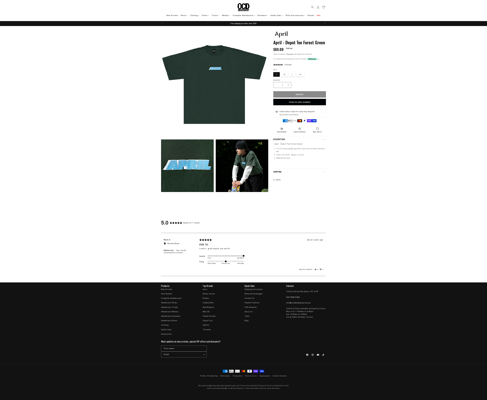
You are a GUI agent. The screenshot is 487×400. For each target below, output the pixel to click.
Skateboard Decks (169, 302)
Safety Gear (166, 329)
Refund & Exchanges (254, 294)
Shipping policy (264, 376)
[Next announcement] (325, 23)
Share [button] (278, 180)
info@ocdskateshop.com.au (298, 303)
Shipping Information (254, 289)
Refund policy (225, 376)
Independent (208, 302)
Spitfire (206, 325)
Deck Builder (166, 294)
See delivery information (289, 114)
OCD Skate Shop (212, 376)
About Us (249, 311)
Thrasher (207, 329)
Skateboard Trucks (169, 307)
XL (301, 75)
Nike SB (206, 311)
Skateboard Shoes (169, 320)
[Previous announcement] (162, 23)
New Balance (208, 307)
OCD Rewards (251, 307)
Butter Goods (209, 294)
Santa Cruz (208, 320)
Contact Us (249, 298)
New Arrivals (166, 289)
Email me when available (299, 102)
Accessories (166, 334)
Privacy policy (237, 376)
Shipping (289, 54)
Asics (205, 289)
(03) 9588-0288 (293, 297)
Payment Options (252, 302)
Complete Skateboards (171, 298)
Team (247, 316)
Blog (246, 320)
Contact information (280, 376)
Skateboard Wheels (169, 311)
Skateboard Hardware (170, 316)
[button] (184, 15)
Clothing (165, 325)
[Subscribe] (204, 354)
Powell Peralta (209, 316)
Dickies (206, 298)
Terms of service (251, 376)
